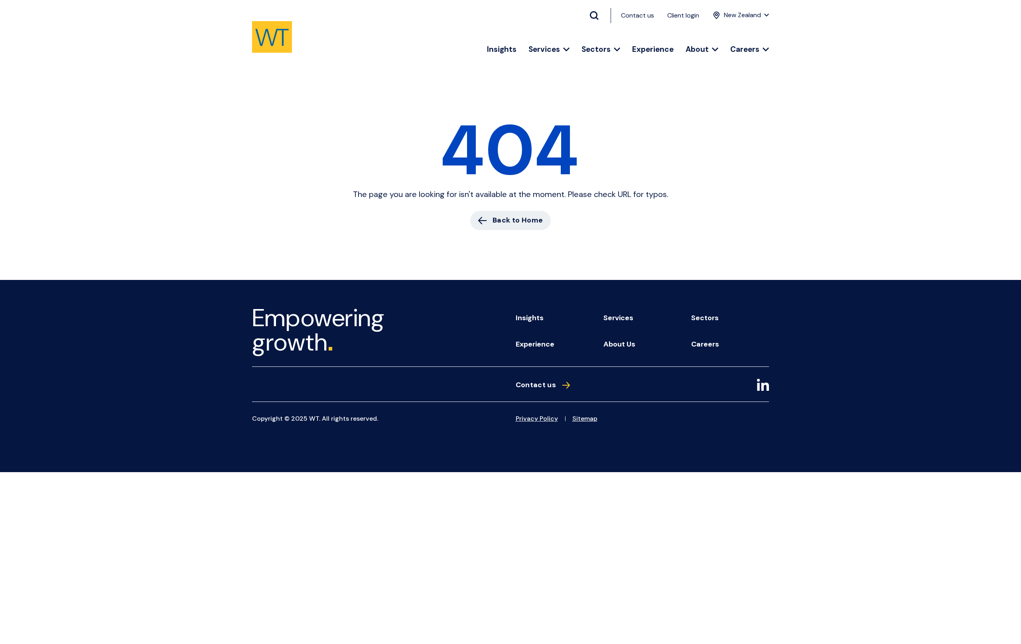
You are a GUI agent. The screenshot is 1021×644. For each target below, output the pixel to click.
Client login (683, 15)
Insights (501, 49)
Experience (653, 49)
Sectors (596, 49)
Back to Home (518, 220)
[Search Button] (597, 15)
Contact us (637, 15)
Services (544, 49)
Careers (744, 49)
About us (619, 344)
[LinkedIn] (763, 386)
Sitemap (584, 418)
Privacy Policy (537, 418)
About (697, 49)
